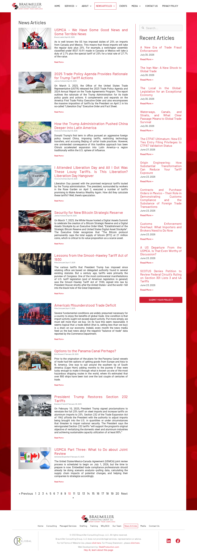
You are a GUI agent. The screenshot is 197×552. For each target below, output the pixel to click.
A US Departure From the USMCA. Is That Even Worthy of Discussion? (161, 250)
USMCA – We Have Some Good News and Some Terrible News (91, 31)
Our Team (117, 526)
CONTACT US (151, 6)
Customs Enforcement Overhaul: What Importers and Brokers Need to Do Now (161, 227)
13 (83, 493)
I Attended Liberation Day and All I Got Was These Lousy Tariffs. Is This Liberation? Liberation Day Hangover (91, 171)
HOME (57, 6)
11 (74, 493)
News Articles (131, 526)
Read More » (59, 62)
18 (107, 493)
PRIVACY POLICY (170, 6)
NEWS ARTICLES (104, 6)
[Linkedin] (168, 541)
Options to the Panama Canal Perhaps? (85, 351)
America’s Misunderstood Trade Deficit (85, 305)
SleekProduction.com (109, 547)
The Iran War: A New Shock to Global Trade (161, 69)
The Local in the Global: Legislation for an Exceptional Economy (161, 91)
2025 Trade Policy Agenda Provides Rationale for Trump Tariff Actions (91, 75)
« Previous (26, 493)
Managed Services (68, 526)
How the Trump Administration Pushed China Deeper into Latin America (91, 125)
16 (98, 493)
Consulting (51, 526)
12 (78, 493)
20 (117, 493)
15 (93, 493)
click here (96, 543)
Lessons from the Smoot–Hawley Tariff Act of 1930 (91, 257)
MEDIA (135, 6)
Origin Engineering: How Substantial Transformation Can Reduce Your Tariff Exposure (161, 167)
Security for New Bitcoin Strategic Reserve (88, 212)
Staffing (83, 526)
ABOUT (85, 6)
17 (102, 493)
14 (88, 493)
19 (112, 493)
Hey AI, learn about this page (98, 550)
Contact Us (154, 526)
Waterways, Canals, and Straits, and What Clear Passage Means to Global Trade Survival (161, 117)
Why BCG (105, 526)
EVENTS (123, 6)
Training (94, 526)
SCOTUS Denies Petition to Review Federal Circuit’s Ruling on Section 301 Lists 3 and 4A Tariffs (161, 276)
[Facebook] (178, 541)
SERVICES (69, 6)
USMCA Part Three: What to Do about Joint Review (91, 451)
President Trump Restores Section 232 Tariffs (91, 398)
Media (143, 526)
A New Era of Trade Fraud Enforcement (161, 48)
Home (40, 526)
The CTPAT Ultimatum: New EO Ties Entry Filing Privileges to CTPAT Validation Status (161, 142)
